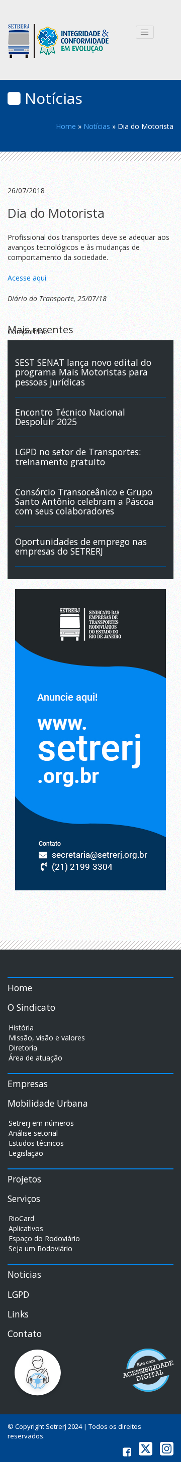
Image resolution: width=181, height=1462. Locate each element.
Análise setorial (33, 1133)
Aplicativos (26, 1228)
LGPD (18, 1294)
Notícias (96, 126)
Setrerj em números (41, 1123)
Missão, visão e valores (47, 1037)
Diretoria (23, 1047)
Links (18, 1314)
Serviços (24, 1198)
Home (66, 126)
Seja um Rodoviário (40, 1248)
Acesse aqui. (28, 278)
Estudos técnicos (36, 1143)
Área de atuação (35, 1057)
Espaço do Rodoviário (44, 1238)
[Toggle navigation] (145, 32)
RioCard (21, 1218)
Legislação (26, 1153)
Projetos (24, 1179)
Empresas (28, 1084)
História (21, 1027)
